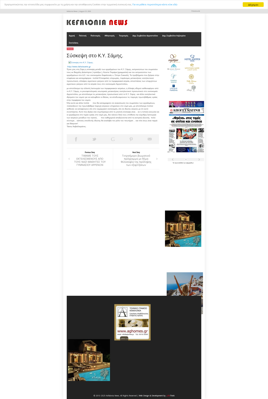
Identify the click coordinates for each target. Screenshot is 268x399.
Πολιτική (82, 36)
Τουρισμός (123, 36)
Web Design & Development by (157, 396)
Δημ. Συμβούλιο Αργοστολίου (145, 36)
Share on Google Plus (113, 139)
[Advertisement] (182, 185)
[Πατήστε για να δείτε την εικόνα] (81, 62)
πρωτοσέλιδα (179, 163)
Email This (150, 139)
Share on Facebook (76, 139)
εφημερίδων (190, 163)
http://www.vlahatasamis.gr (79, 67)
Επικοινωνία (196, 11)
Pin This (131, 139)
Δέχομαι (253, 4)
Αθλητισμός (110, 36)
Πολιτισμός (95, 36)
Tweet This (94, 139)
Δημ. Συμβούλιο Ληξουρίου (174, 36)
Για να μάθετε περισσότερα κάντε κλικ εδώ (154, 4)
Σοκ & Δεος (73, 43)
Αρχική (72, 36)
